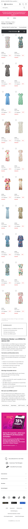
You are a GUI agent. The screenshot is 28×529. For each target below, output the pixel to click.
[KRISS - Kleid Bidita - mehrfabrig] (21, 241)
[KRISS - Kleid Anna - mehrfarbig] (21, 269)
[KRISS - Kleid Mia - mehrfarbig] (7, 298)
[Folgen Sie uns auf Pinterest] (24, 497)
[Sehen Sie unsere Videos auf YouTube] (14, 497)
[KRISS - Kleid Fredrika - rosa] (21, 155)
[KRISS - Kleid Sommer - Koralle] (21, 70)
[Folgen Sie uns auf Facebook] (4, 497)
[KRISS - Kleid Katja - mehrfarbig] (7, 127)
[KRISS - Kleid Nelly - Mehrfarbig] (7, 42)
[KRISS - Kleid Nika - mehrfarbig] (7, 155)
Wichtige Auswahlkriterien (9, 332)
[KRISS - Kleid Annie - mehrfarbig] (21, 184)
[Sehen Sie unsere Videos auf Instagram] (9, 497)
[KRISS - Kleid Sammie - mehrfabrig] (7, 269)
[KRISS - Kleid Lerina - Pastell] (21, 298)
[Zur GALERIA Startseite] (8, 4)
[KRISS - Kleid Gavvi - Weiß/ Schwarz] (7, 70)
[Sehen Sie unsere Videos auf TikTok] (19, 497)
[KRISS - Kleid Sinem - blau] (7, 99)
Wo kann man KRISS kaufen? (10, 333)
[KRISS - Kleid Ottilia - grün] (21, 99)
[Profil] (20, 4)
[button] (9, 1)
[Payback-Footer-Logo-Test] (22, 503)
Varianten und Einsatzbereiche (10, 330)
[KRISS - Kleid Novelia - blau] (7, 213)
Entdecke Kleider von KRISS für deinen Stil (13, 328)
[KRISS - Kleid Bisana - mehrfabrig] (7, 241)
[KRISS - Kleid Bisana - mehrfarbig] (21, 213)
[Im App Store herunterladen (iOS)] (14, 503)
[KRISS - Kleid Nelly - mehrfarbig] (21, 127)
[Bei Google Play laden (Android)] (5, 503)
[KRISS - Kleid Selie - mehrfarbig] (7, 184)
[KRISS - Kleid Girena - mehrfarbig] (21, 42)
